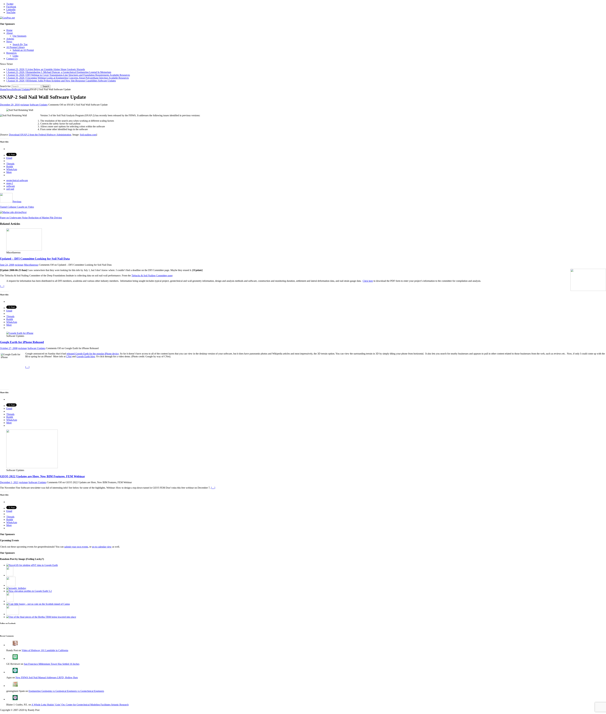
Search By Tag (20, 44)
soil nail (10, 189)
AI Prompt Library (15, 47)
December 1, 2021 (9, 482)
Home (9, 30)
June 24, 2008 (7, 264)
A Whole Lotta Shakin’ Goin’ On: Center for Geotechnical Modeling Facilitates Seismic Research (80, 704)
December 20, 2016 (10, 104)
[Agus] (15, 672)
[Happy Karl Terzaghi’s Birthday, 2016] (16, 588)
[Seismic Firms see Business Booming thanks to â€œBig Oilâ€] (9, 575)
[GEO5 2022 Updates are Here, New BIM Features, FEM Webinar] (32, 467)
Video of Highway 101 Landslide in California (45, 650)
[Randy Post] (15, 645)
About (9, 33)
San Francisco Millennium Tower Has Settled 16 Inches (51, 664)
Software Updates (39, 104)
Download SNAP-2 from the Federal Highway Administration (40, 134)
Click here (368, 281)
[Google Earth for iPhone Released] (19, 333)
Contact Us (12, 58)
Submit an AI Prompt (23, 50)
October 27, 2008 (9, 348)
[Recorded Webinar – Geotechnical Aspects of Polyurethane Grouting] (12, 614)
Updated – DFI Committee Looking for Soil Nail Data (35, 258)
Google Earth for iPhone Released (22, 342)
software (10, 186)
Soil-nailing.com (88, 134)
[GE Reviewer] (15, 658)
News (9, 41)
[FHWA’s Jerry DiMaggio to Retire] (10, 585)
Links (15, 55)
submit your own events (76, 546)
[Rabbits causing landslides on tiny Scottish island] (38, 604)
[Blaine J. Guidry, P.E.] (15, 699)
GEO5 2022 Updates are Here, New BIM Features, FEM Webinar (42, 476)
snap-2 (9, 183)
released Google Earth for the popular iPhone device (93, 353)
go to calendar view (102, 546)
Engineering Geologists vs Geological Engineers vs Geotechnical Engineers (66, 691)
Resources (11, 53)
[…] (2, 286)
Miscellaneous (31, 264)
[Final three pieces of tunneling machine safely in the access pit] (41, 617)
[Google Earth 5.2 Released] (29, 591)
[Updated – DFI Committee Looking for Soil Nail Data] (24, 249)
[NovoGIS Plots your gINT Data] (32, 565)
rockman (24, 104)
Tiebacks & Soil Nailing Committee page (151, 275)
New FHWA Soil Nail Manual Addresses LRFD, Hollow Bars (46, 677)
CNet (68, 356)
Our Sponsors (19, 36)
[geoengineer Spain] (15, 685)
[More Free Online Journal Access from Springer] (9, 601)
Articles (10, 38)
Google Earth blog (85, 356)
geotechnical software (17, 180)
